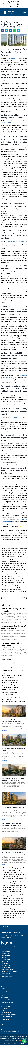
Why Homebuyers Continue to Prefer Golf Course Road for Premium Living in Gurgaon (14, 854)
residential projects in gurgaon (11, 578)
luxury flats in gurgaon (9, 565)
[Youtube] (11, 943)
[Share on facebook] (2, 30)
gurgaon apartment (21, 548)
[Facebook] (3, 943)
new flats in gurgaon (15, 898)
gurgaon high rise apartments (11, 550)
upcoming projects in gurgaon (11, 589)
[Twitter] (7, 943)
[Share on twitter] (6, 30)
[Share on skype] (18, 30)
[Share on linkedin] (10, 30)
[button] (25, 12)
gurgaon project (21, 552)
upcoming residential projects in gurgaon (14, 591)
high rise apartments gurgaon (11, 554)
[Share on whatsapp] (14, 30)
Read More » (4, 730)
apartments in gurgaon (13, 544)
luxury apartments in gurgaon (17, 563)
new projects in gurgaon (15, 574)
